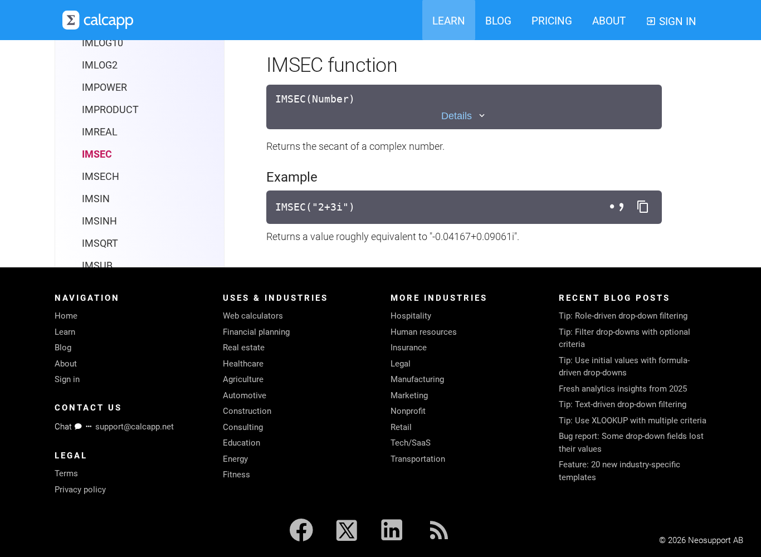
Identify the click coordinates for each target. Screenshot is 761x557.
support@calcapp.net (134, 427)
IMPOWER (104, 87)
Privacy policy (80, 490)
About (66, 364)
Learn (65, 332)
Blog (63, 348)
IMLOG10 (102, 42)
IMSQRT (100, 243)
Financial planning (256, 332)
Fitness (236, 475)
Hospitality (411, 316)
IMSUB (97, 265)
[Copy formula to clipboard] (643, 207)
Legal (401, 364)
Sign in (67, 379)
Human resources (424, 332)
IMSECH (100, 176)
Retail (401, 427)
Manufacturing (417, 379)
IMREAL (100, 132)
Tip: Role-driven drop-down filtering (623, 316)
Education (241, 443)
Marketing (409, 395)
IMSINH (99, 221)
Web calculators (253, 316)
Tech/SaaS (411, 443)
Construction (247, 411)
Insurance (409, 348)
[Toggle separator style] (618, 207)
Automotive (244, 395)
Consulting (243, 427)
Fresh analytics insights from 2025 (623, 389)
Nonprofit (408, 411)
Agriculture (243, 379)
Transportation (418, 459)
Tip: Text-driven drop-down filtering (622, 404)
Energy (235, 459)
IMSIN (96, 198)
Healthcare (243, 364)
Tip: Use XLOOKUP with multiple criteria (632, 421)
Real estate (244, 348)
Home (66, 316)
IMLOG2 (100, 65)
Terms (66, 473)
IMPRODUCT (110, 109)
